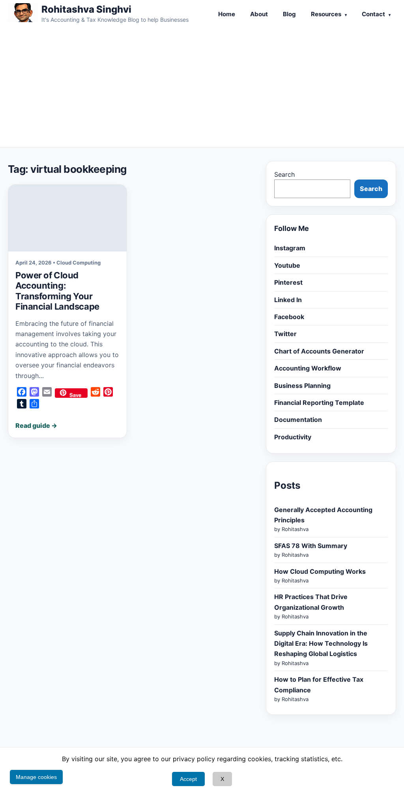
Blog (289, 14)
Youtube (287, 265)
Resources (326, 14)
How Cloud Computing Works (320, 571)
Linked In (288, 300)
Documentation (298, 419)
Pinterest (288, 282)
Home (226, 14)
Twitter (285, 334)
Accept (188, 779)
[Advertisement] (202, 87)
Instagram (289, 248)
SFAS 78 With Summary (310, 546)
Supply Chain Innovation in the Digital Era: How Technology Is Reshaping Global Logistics (321, 643)
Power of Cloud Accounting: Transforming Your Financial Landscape (57, 291)
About (259, 14)
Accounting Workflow (307, 368)
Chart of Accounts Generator (319, 351)
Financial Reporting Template (319, 402)
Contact (373, 14)
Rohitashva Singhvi (86, 9)
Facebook (289, 317)
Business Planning (302, 385)
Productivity (292, 437)
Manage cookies (36, 777)
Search (284, 174)
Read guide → (36, 425)
